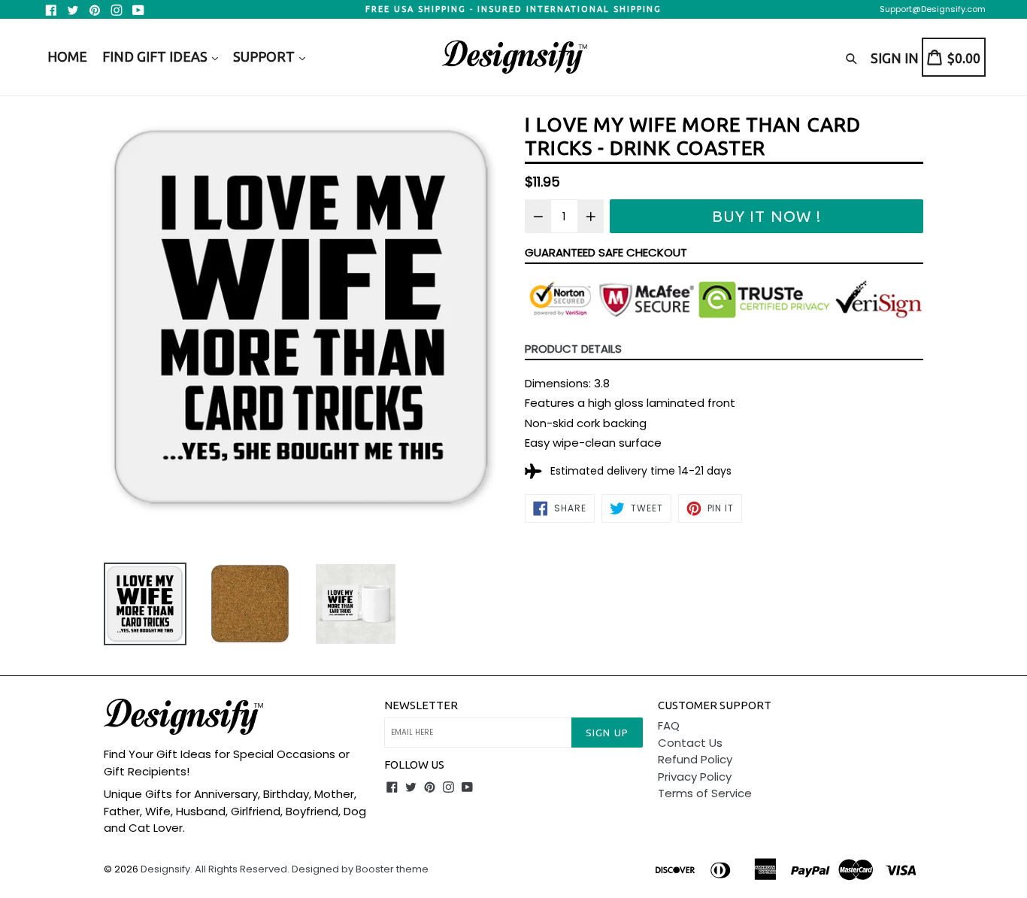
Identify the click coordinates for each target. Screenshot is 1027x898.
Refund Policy (695, 759)
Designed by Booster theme (360, 869)
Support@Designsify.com (933, 9)
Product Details (573, 348)
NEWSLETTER (421, 705)
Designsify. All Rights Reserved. (215, 869)
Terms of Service (705, 793)
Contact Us (690, 743)
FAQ (669, 725)
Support (265, 56)
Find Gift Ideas (156, 56)
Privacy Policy (695, 776)
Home (67, 56)
